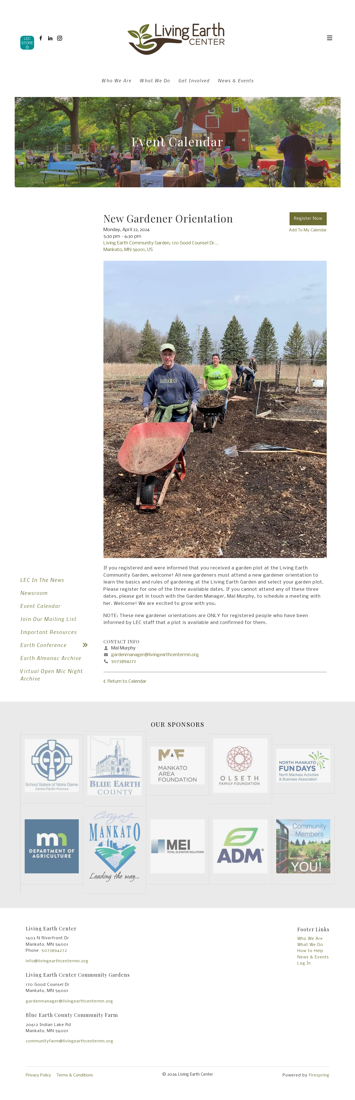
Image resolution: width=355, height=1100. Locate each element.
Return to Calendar (127, 681)
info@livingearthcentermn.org (57, 961)
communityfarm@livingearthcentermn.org (69, 1041)
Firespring (319, 1075)
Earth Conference (43, 644)
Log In (304, 963)
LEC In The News (42, 579)
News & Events (236, 80)
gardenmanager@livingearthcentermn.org (155, 655)
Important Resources (48, 631)
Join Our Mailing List (48, 618)
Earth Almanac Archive (50, 657)
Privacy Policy (38, 1075)
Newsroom (34, 592)
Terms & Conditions (75, 1075)
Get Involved (194, 80)
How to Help (310, 951)
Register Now (308, 218)
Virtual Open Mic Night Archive (51, 674)
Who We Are (116, 80)
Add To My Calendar (308, 230)
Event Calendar (40, 605)
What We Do (155, 80)
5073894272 (123, 661)
